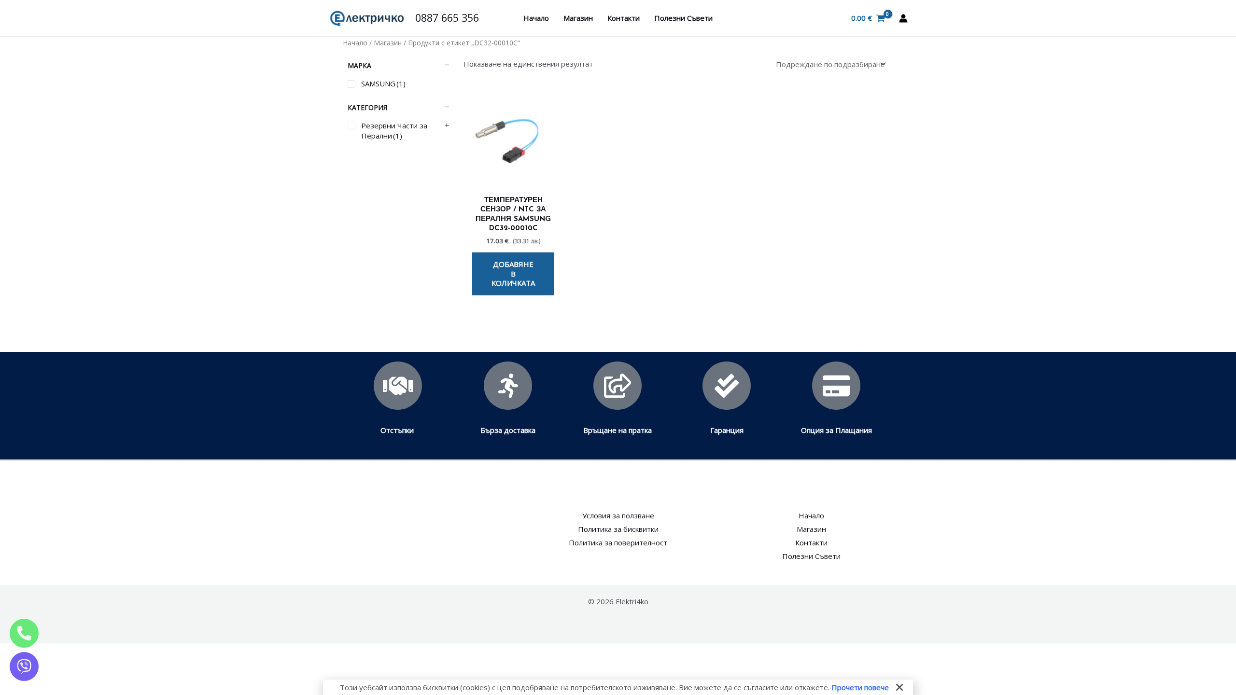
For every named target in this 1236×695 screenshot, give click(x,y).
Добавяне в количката (513, 273)
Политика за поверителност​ (618, 542)
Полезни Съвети (683, 18)
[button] (899, 687)
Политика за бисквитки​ (618, 529)
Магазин (578, 18)
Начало (536, 18)
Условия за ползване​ (618, 515)
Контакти (623, 18)
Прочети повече (860, 687)
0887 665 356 (447, 18)
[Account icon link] (903, 18)
